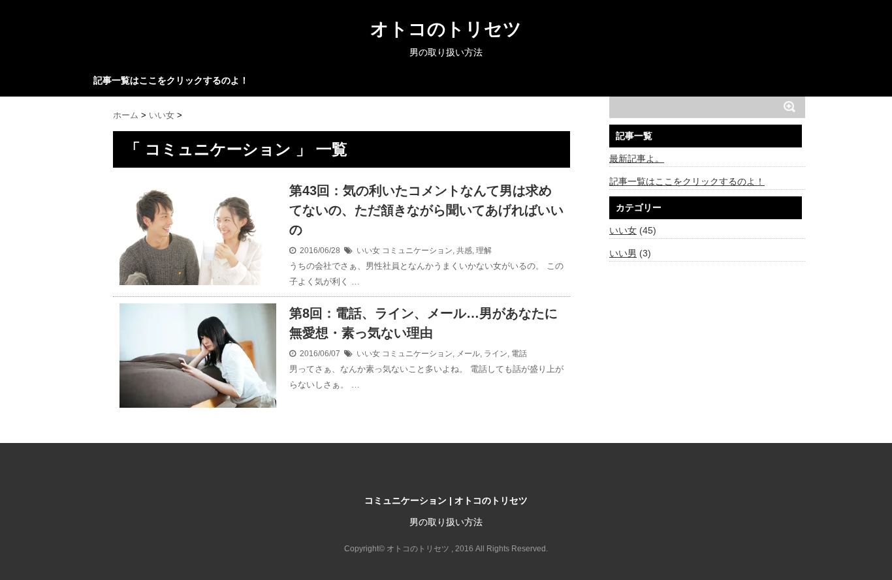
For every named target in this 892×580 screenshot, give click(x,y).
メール (468, 353)
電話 (519, 353)
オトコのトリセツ (446, 29)
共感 (464, 250)
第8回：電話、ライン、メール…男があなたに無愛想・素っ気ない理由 (423, 323)
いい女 (368, 250)
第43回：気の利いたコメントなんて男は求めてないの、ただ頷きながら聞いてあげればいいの (426, 210)
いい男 (623, 253)
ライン (495, 353)
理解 (484, 250)
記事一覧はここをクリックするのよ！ (171, 80)
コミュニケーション (417, 250)
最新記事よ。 (636, 158)
